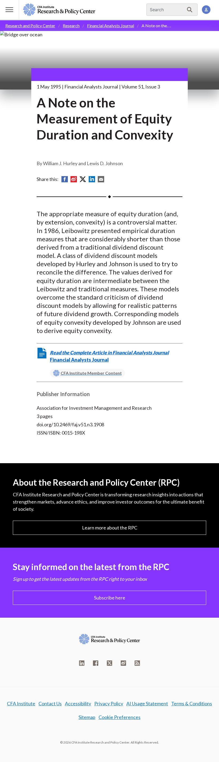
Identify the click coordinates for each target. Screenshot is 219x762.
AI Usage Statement (147, 703)
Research (71, 25)
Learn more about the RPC (109, 528)
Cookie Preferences (119, 717)
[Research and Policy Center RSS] (137, 663)
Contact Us (50, 703)
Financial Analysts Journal (110, 25)
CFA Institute (21, 703)
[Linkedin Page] (81, 663)
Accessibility (78, 703)
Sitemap (87, 717)
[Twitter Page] (109, 663)
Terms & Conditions (191, 703)
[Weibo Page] (123, 663)
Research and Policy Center (30, 25)
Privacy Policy (108, 703)
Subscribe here (109, 598)
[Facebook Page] (95, 663)
